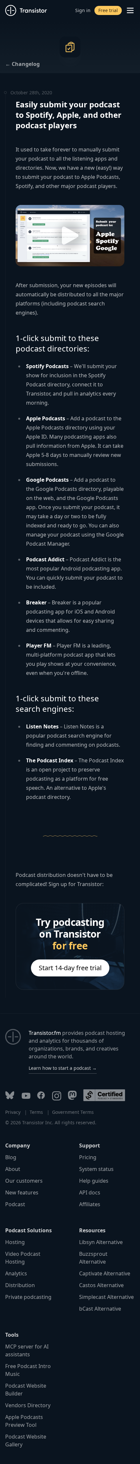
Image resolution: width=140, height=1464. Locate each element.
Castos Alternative (101, 1285)
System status (96, 1169)
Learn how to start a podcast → (63, 1068)
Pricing (87, 1157)
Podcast (15, 1204)
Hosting (15, 1242)
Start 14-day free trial (70, 967)
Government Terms (73, 1112)
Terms (36, 1112)
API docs (89, 1192)
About (12, 1169)
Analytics (16, 1273)
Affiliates (89, 1204)
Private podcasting (28, 1296)
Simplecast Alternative (106, 1296)
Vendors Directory (27, 1405)
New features (21, 1192)
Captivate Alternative (104, 1273)
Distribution (20, 1285)
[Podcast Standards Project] (104, 1095)
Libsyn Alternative (101, 1242)
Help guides (93, 1180)
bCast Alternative (100, 1308)
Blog (10, 1157)
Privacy (13, 1112)
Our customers (24, 1180)
